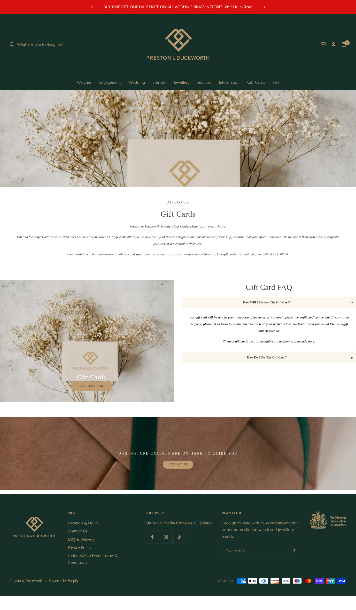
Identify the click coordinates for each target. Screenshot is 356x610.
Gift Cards (256, 82)
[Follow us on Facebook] (152, 537)
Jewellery (182, 82)
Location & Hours (83, 523)
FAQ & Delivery (81, 539)
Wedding (137, 82)
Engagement (110, 82)
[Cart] (343, 44)
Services (204, 82)
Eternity (159, 82)
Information (229, 82)
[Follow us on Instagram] (165, 537)
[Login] (333, 44)
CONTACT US (178, 464)
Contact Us (77, 531)
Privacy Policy (79, 547)
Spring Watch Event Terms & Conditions (93, 559)
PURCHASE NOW (91, 386)
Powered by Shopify (63, 580)
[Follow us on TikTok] (179, 537)
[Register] (293, 550)
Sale (276, 82)
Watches (84, 82)
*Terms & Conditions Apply (204, 6)
